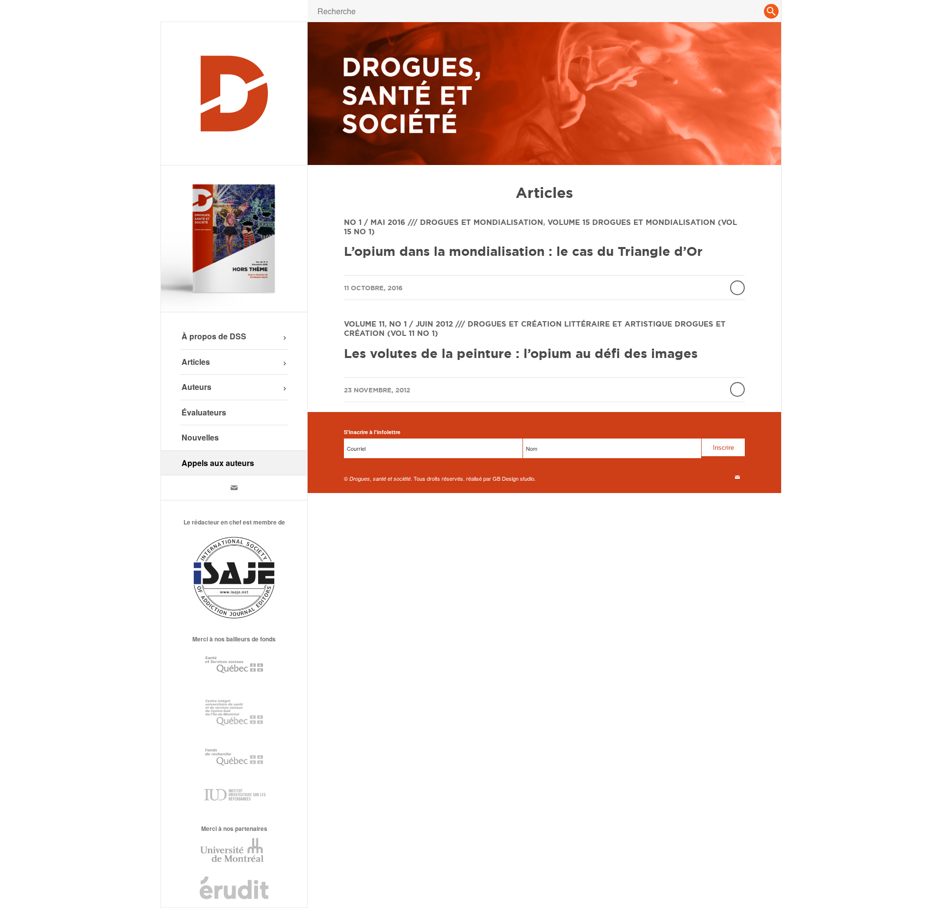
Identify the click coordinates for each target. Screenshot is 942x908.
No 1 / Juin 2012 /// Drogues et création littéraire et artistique (530, 324)
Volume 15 (569, 222)
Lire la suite (737, 287)
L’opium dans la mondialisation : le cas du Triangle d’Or (523, 251)
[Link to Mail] (234, 487)
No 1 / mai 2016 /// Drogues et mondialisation (443, 222)
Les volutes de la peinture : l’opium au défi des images (521, 353)
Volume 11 (364, 324)
